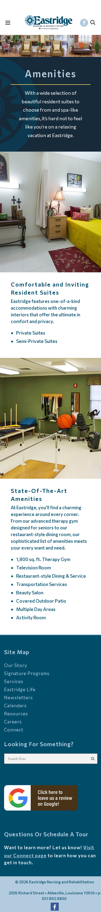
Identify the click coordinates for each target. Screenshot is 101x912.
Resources (16, 713)
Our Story (15, 665)
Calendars (15, 705)
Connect (13, 729)
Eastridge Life (20, 689)
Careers (13, 721)
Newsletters (18, 697)
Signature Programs (27, 673)
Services (13, 681)
